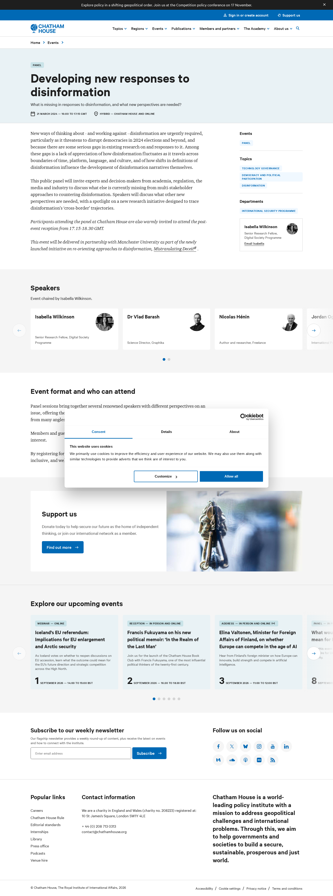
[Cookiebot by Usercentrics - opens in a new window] (243, 416)
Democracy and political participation (261, 176)
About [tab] (234, 432)
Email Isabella (254, 243)
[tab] (164, 359)
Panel (246, 143)
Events (53, 42)
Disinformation (253, 185)
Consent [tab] (98, 432)
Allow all (231, 476)
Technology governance (261, 168)
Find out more (59, 547)
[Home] (47, 28)
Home (35, 42)
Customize (163, 476)
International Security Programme (269, 211)
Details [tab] (166, 432)
